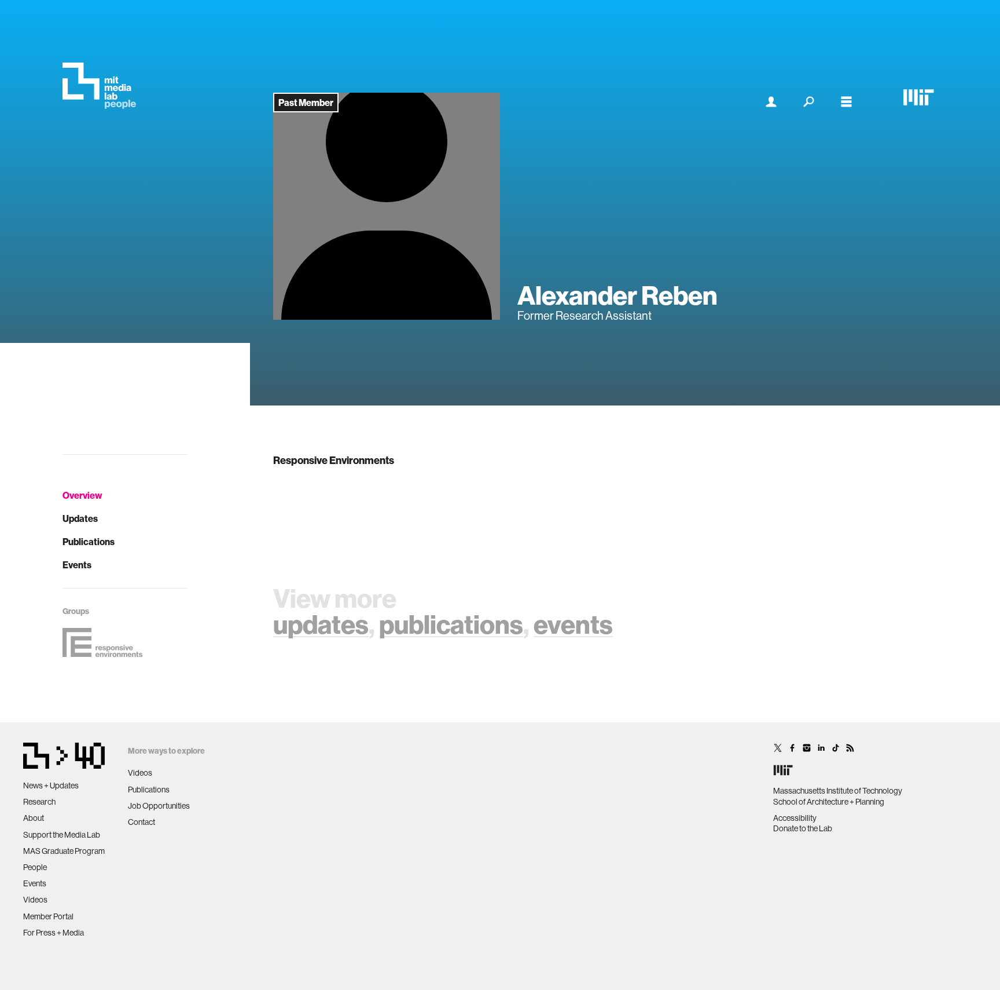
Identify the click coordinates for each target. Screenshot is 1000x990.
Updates (80, 518)
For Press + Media (53, 932)
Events (76, 565)
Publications (88, 541)
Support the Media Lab (61, 835)
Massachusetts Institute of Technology (837, 791)
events (573, 624)
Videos (35, 899)
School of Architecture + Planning (828, 802)
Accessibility (795, 818)
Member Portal (48, 916)
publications (451, 624)
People (35, 867)
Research (39, 802)
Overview (82, 495)
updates (321, 624)
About (33, 818)
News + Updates (51, 785)
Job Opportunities (159, 806)
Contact (141, 822)
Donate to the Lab (802, 828)
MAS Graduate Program (64, 851)
